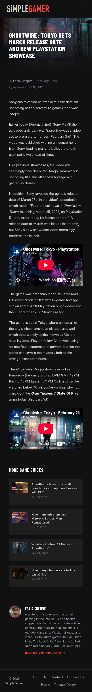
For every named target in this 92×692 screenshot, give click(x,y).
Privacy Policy (65, 684)
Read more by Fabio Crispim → (47, 652)
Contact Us (75, 677)
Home (45, 684)
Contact (57, 677)
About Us (39, 677)
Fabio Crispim (22, 81)
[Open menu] (82, 8)
